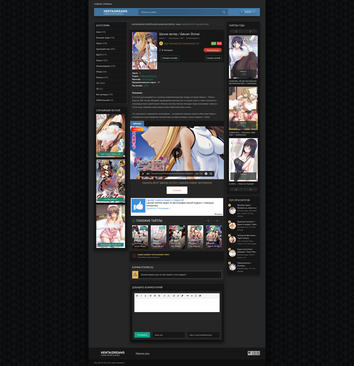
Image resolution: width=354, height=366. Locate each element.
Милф (101, 71)
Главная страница (103, 4)
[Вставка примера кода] (192, 296)
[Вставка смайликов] (174, 296)
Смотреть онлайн (170, 58)
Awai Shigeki (147, 79)
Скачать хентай (213, 58)
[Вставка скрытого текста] (200, 296)
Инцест (102, 60)
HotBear (143, 76)
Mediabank (152, 76)
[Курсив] (141, 296)
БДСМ (101, 54)
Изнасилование (189, 43)
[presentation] (208, 221)
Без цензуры (104, 94)
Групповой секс (176, 43)
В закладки (167, 50)
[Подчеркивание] (145, 296)
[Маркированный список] (164, 296)
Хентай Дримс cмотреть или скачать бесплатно (153, 24)
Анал (178, 24)
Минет (101, 43)
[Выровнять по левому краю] (151, 296)
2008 (146, 85)
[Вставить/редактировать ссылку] (178, 296)
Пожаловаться (212, 50)
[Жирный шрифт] (137, 296)
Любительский (104, 100)
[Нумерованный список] (168, 296)
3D (99, 88)
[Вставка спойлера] (196, 296)
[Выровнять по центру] (155, 296)
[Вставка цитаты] (188, 296)
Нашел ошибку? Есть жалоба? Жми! (153, 254)
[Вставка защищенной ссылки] (182, 296)
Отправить (142, 334)
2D (198, 43)
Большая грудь (105, 37)
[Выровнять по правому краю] (159, 296)
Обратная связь (142, 353)
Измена (102, 77)
